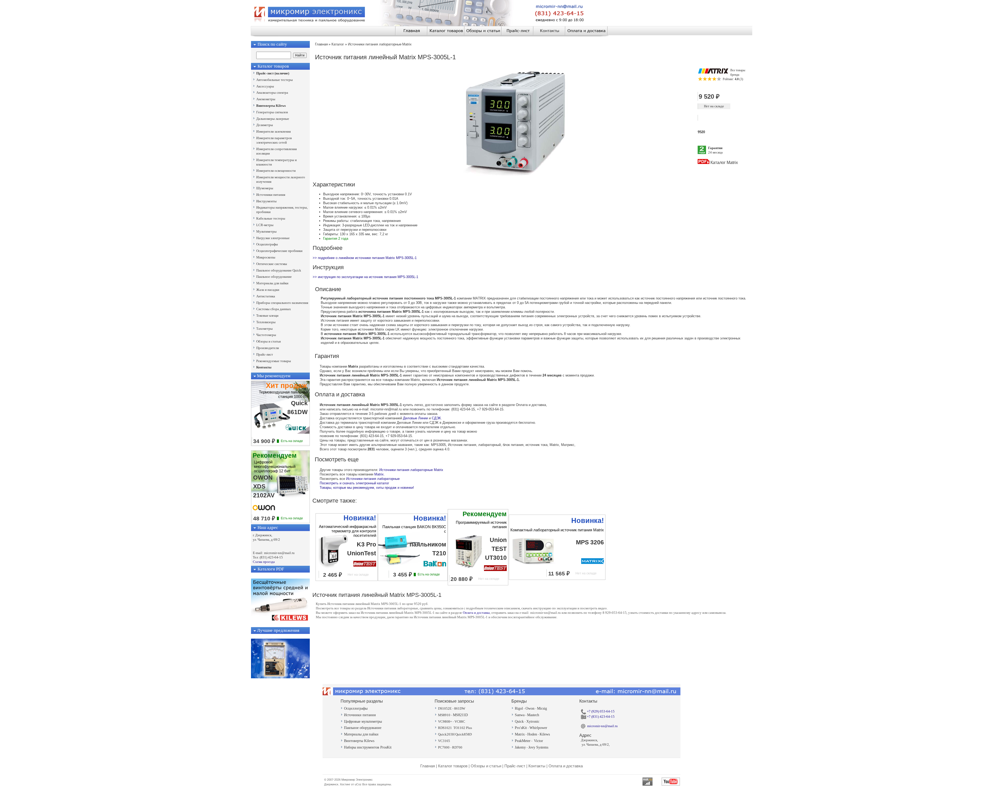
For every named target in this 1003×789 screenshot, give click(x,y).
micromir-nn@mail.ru (602, 726)
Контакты (536, 766)
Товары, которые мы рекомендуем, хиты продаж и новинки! (367, 488)
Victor (538, 741)
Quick (519, 721)
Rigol (519, 708)
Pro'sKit (521, 728)
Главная (427, 766)
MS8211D (460, 715)
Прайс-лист (514, 766)
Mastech (533, 715)
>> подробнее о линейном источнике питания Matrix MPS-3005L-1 (365, 258)
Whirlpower (538, 728)
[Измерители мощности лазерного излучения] (280, 677)
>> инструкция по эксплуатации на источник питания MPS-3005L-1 (365, 277)
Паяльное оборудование (362, 728)
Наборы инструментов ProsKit (368, 747)
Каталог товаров (453, 766)
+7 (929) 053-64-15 (600, 711)
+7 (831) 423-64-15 (600, 717)
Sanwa (519, 715)
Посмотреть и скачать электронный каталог (354, 483)
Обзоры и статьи (486, 766)
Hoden (532, 734)
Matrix (520, 734)
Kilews (545, 734)
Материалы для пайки (361, 734)
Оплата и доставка (476, 613)
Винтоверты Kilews (359, 741)
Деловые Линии (415, 418)
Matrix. (379, 474)
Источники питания (360, 715)
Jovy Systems (538, 747)
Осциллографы (356, 708)
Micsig (542, 708)
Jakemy (520, 747)
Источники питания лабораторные (373, 479)
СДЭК (436, 418)
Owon (530, 708)
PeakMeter (522, 741)
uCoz (358, 784)
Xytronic (532, 721)
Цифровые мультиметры (363, 721)
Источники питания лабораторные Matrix (411, 470)
